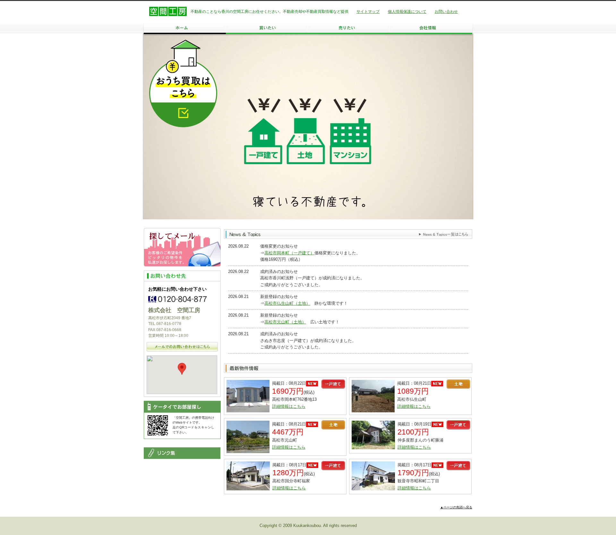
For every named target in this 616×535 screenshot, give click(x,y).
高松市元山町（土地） (285, 322)
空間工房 (168, 11)
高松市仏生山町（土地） (287, 303)
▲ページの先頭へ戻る (456, 507)
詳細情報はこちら (288, 406)
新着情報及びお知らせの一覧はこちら (443, 234)
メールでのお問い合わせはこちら (182, 347)
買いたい (267, 27)
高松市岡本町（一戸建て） (289, 252)
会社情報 (431, 27)
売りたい (349, 27)
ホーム (185, 27)
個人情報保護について (407, 11)
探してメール (182, 247)
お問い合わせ (446, 11)
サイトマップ (368, 11)
